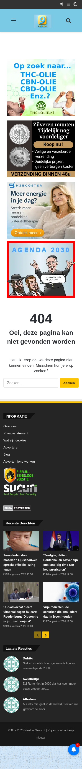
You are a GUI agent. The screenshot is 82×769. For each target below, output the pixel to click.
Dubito (28, 658)
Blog (6, 454)
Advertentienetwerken (19, 461)
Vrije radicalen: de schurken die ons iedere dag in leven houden (60, 611)
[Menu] (13, 22)
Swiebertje (31, 679)
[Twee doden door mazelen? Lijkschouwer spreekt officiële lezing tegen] (21, 541)
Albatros (29, 699)
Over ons (10, 426)
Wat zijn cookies (14, 440)
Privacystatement (15, 433)
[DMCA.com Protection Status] (41, 508)
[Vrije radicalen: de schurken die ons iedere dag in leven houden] (61, 592)
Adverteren (11, 447)
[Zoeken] (68, 22)
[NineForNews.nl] (39, 20)
